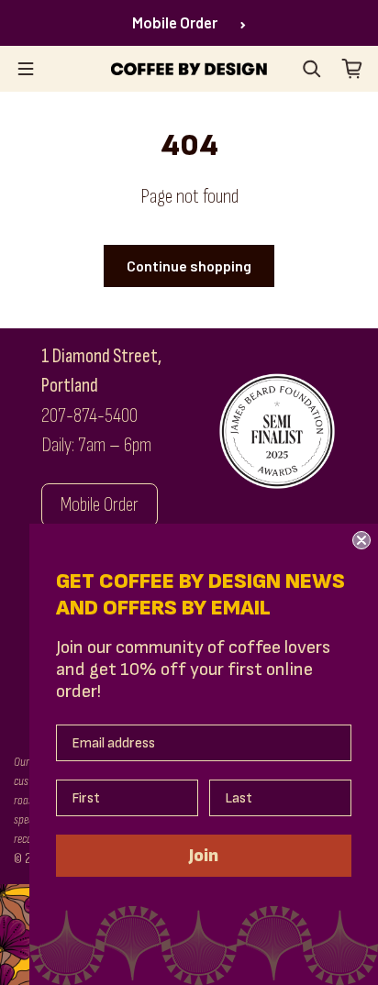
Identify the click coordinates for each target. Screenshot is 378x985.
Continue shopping (189, 265)
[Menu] (26, 69)
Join (203, 856)
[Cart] (352, 69)
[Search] (312, 69)
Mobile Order (174, 22)
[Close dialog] (361, 540)
